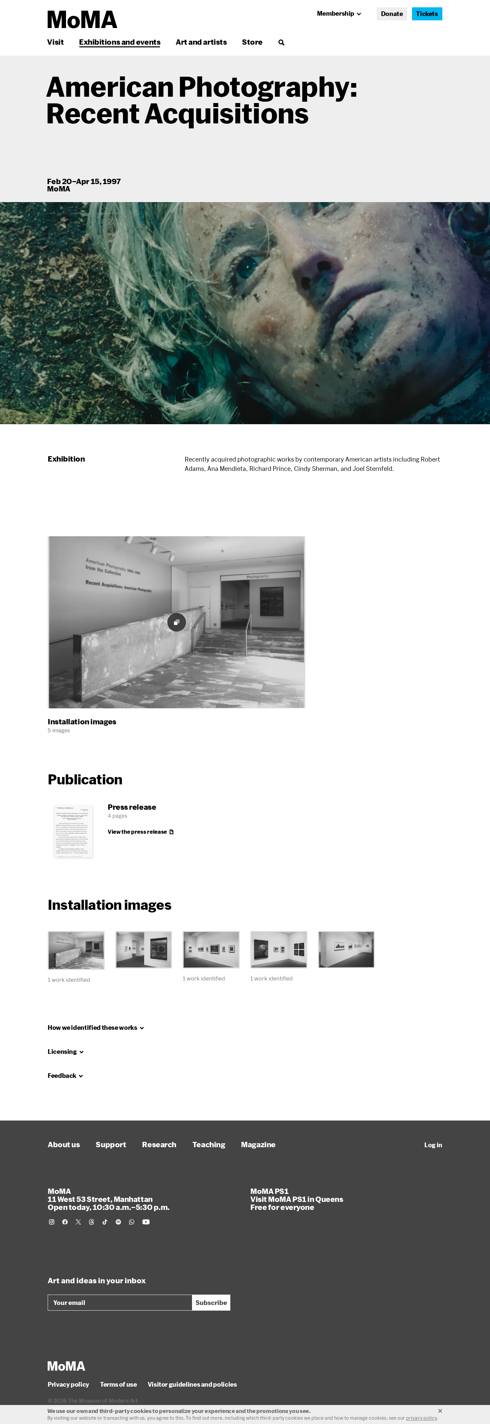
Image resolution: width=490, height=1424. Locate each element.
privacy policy (421, 1418)
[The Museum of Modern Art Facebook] (65, 1222)
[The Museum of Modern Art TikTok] (105, 1222)
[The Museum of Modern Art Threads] (91, 1222)
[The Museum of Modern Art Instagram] (51, 1222)
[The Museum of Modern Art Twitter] (78, 1222)
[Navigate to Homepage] (82, 19)
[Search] (281, 41)
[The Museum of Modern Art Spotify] (118, 1222)
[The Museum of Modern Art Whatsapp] (131, 1222)
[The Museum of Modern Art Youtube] (146, 1222)
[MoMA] (66, 1366)
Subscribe (211, 1302)
